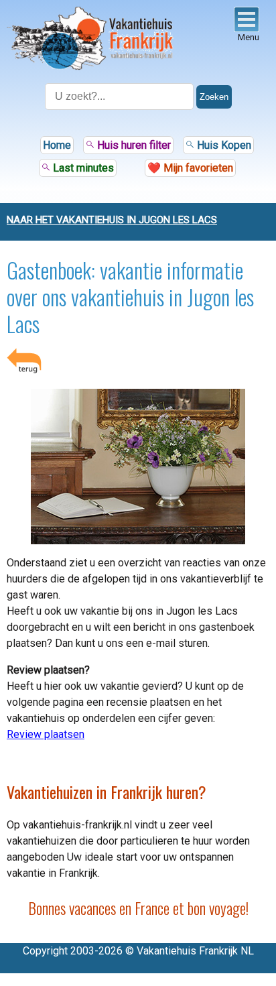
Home (57, 145)
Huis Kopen (222, 145)
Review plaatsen (45, 734)
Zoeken (214, 97)
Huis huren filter (132, 145)
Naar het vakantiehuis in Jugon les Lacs (112, 220)
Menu (248, 37)
